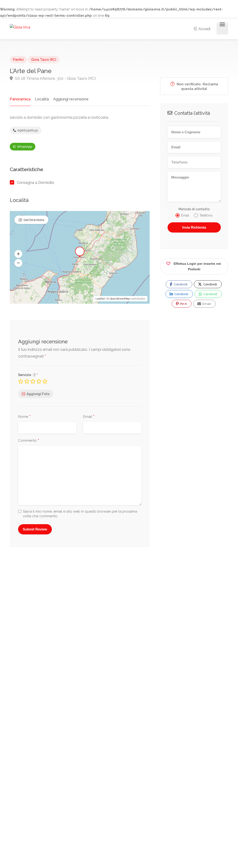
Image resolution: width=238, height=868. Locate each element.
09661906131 (27, 130)
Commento (28, 441)
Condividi (180, 284)
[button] (18, 254)
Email (89, 417)
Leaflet (100, 298)
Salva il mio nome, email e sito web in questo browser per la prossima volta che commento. (80, 513)
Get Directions (33, 220)
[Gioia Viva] (20, 27)
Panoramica (20, 99)
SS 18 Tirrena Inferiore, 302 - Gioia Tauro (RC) (55, 78)
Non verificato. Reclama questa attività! (197, 86)
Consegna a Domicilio (35, 182)
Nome (24, 417)
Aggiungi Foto (38, 394)
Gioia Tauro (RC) (43, 59)
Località (42, 99)
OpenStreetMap (120, 298)
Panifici (18, 59)
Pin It (183, 304)
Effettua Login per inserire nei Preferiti (197, 266)
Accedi (204, 29)
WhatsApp (24, 146)
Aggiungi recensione (71, 99)
